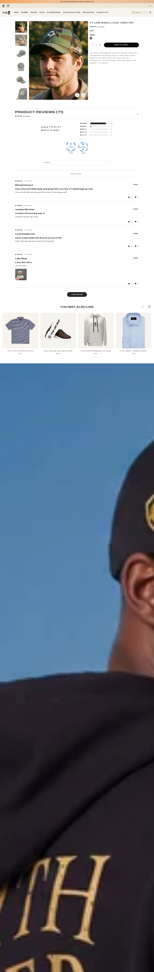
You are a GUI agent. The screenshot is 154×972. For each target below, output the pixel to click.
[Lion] (8, 5)
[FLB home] (6, 12)
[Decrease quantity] (92, 45)
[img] (18, 181)
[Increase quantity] (100, 45)
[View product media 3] (21, 54)
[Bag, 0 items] (150, 12)
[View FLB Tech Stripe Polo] (20, 330)
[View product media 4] (21, 67)
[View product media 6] (21, 94)
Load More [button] (77, 294)
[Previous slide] (143, 307)
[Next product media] (83, 95)
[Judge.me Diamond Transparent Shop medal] (83, 147)
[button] (93, 26)
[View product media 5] (21, 80)
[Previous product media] (77, 95)
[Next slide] (149, 307)
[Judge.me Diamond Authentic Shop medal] (71, 147)
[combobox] (141, 12)
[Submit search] (133, 12)
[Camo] (91, 38)
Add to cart (121, 45)
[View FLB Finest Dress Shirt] (133, 330)
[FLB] (4, 5)
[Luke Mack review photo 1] (21, 274)
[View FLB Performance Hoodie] (96, 330)
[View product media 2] (21, 40)
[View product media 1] (21, 27)
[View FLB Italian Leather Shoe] (58, 330)
